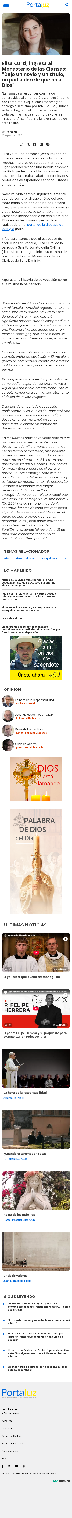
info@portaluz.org (11, 1413)
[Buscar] (67, 5)
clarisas (6, 558)
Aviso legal (7, 1420)
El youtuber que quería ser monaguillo (31, 977)
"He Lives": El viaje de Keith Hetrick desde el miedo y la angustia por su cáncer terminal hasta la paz (29, 596)
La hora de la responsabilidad (34, 700)
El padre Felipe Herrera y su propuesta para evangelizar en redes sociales (29, 609)
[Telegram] (47, 144)
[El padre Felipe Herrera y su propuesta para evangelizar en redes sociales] (36, 1008)
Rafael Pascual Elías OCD (31, 732)
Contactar (7, 1428)
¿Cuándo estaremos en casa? (34, 715)
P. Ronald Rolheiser (28, 718)
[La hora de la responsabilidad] (36, 1068)
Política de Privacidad (13, 1443)
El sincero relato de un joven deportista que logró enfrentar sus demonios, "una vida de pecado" (35, 1336)
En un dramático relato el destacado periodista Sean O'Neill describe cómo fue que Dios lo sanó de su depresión (31, 629)
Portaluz (11, 131)
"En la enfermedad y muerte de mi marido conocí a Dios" (39, 1321)
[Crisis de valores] (36, 1251)
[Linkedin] (41, 144)
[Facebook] (34, 144)
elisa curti (32, 558)
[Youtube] (17, 1466)
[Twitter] (28, 144)
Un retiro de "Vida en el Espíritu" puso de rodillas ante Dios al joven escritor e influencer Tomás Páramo (38, 1353)
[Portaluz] (37, 5)
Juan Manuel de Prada (30, 747)
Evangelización (50, 558)
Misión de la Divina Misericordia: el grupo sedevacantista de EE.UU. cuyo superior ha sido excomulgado (28, 582)
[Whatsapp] (21, 144)
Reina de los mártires (29, 729)
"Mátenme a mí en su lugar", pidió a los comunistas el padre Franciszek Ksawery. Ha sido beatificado (39, 1306)
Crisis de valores (12, 618)
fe (64, 558)
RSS (4, 1458)
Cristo (18, 558)
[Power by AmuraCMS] (61, 1481)
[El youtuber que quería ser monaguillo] (36, 952)
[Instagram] (24, 1466)
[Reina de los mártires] (36, 1190)
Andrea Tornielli (26, 703)
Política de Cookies (12, 1435)
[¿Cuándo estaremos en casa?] (36, 1129)
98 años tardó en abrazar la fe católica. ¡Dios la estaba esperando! (37, 1368)
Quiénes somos (10, 1450)
